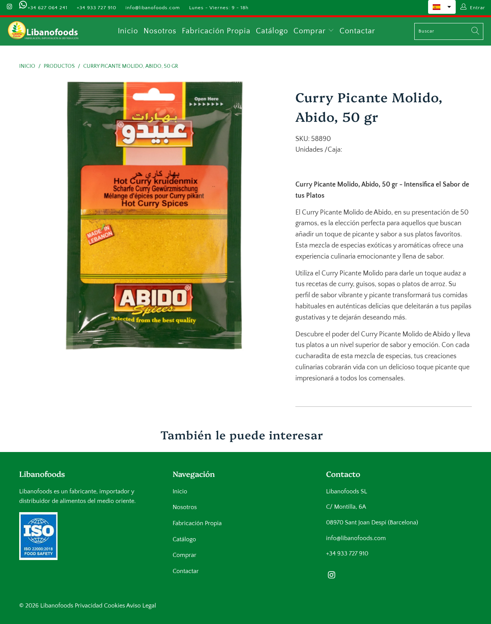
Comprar (310, 31)
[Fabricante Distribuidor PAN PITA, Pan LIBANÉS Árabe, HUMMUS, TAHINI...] (43, 31)
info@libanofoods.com (152, 7)
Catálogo (272, 31)
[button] (442, 7)
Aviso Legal (141, 605)
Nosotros (159, 31)
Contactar (357, 31)
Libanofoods (56, 605)
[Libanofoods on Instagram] (9, 7)
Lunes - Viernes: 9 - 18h (219, 7)
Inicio (128, 31)
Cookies (114, 605)
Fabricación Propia (216, 31)
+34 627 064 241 (48, 7)
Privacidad (88, 605)
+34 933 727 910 (96, 7)
